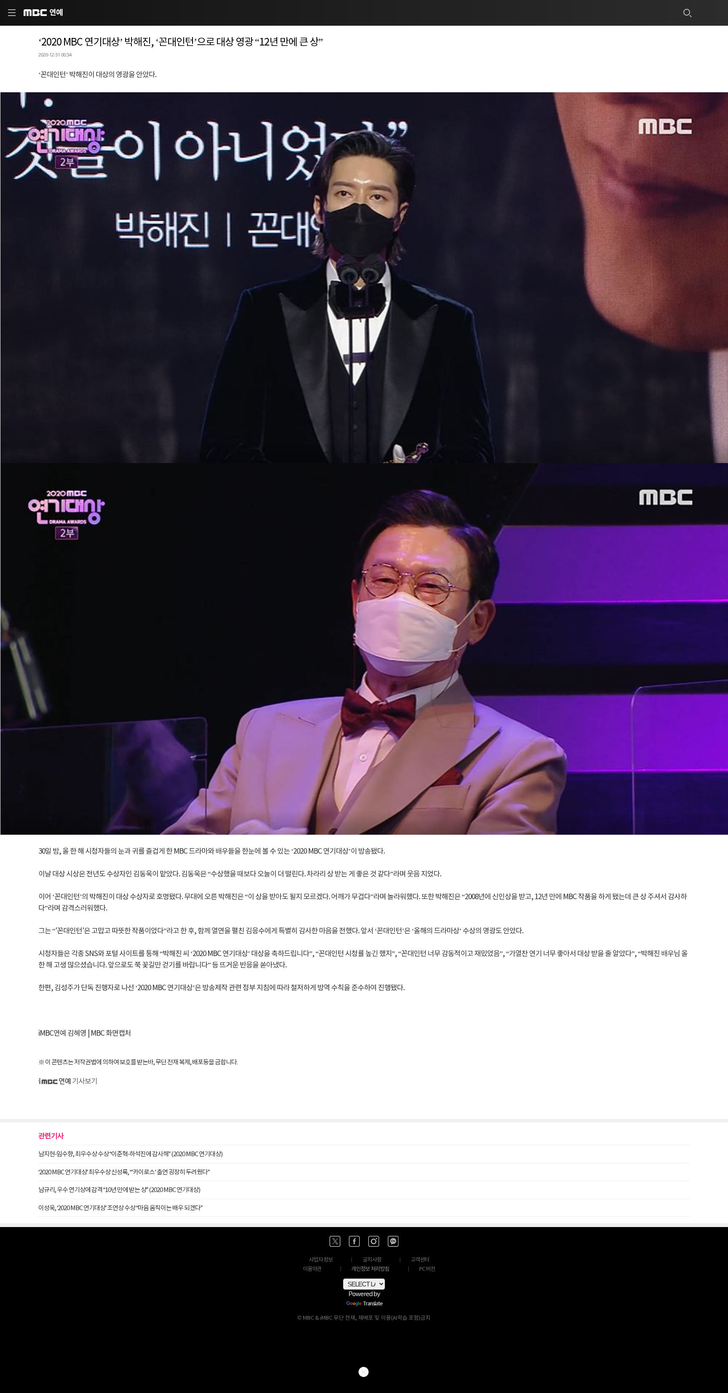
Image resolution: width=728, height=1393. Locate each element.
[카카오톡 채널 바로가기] (393, 1241)
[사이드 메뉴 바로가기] (12, 12)
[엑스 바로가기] (334, 1241)
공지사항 (372, 1260)
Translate (373, 1304)
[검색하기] (687, 12)
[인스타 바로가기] (373, 1241)
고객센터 (420, 1260)
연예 (56, 12)
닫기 (364, 1372)
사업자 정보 (321, 1260)
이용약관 (312, 1269)
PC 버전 (427, 1269)
